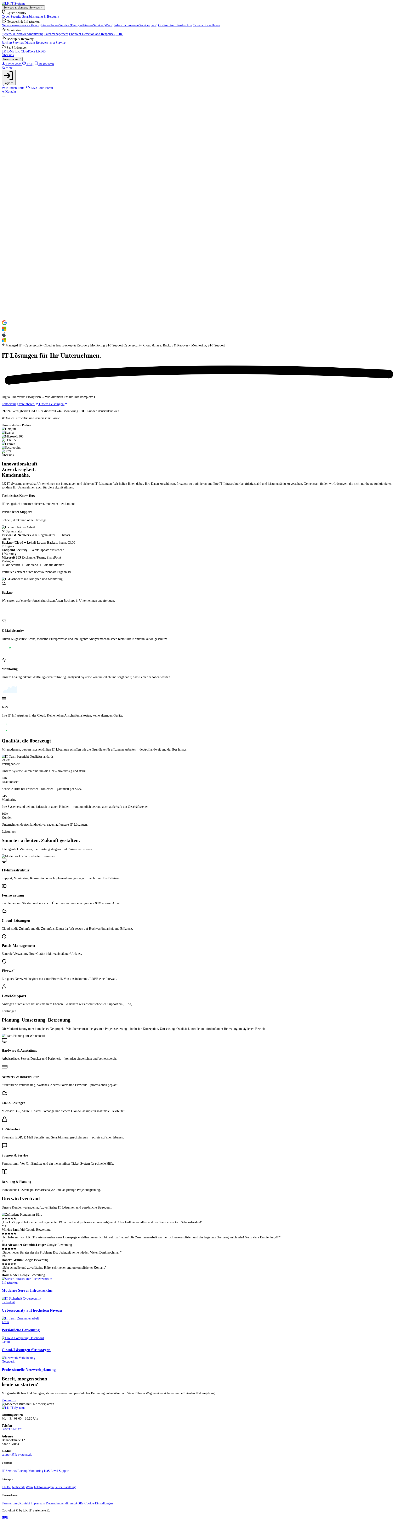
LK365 (41, 51)
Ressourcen (10, 59)
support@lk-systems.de (17, 1454)
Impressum (38, 1503)
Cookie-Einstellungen (98, 1503)
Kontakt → (9, 1400)
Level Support (60, 1470)
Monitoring (35, 1470)
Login (7, 83)
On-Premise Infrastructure (175, 25)
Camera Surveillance (206, 25)
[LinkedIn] (3, 1517)
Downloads (13, 64)
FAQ (30, 64)
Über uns (8, 55)
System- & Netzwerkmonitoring (23, 34)
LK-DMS (8, 51)
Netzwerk (18, 1487)
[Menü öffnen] (3, 96)
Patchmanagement (56, 34)
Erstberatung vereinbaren (18, 404)
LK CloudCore (25, 51)
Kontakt (10, 91)
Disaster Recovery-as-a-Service (45, 42)
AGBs (79, 1503)
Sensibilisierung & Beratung (40, 16)
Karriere (7, 67)
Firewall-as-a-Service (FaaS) (60, 25)
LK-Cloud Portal (41, 88)
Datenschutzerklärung (60, 1503)
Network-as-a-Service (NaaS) (21, 25)
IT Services (9, 1470)
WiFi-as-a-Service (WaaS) (96, 25)
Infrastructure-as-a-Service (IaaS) (135, 25)
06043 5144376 (12, 1429)
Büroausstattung (65, 1487)
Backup (22, 1470)
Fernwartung (10, 1503)
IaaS (47, 1470)
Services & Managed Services (22, 7)
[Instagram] (6, 1517)
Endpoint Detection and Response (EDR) (96, 34)
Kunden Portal (15, 88)
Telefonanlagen (44, 1487)
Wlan (29, 1487)
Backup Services (13, 42)
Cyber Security (11, 16)
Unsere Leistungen (51, 404)
